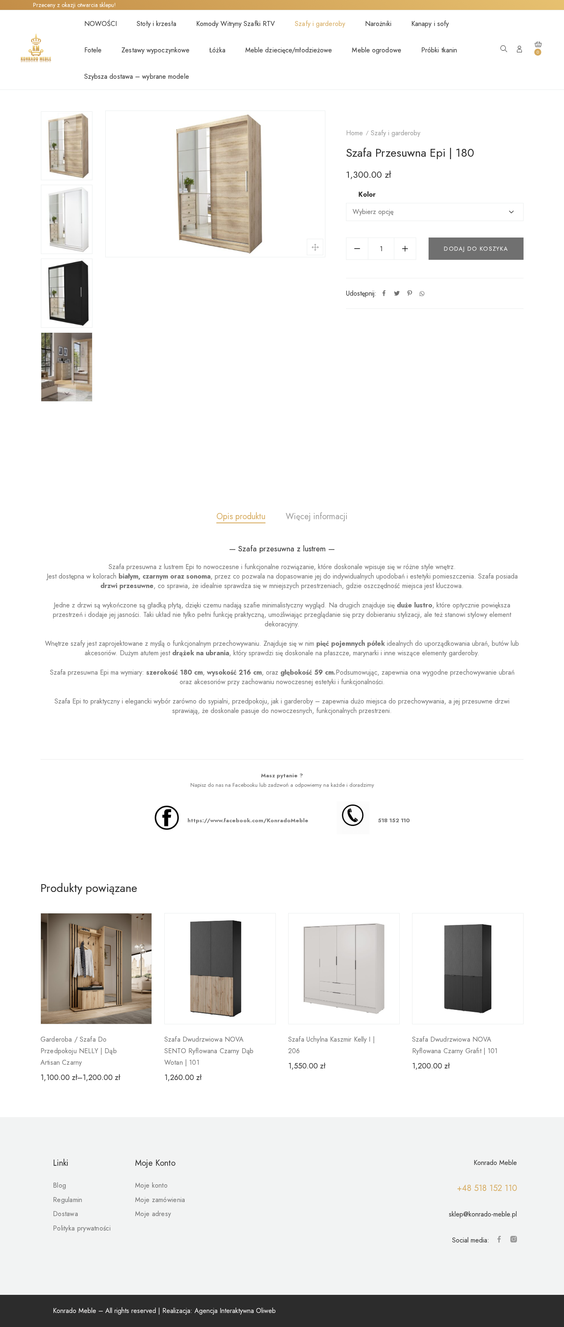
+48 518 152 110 (487, 1188)
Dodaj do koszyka (476, 249)
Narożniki (378, 23)
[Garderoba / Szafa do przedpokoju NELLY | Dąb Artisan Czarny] (96, 968)
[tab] (240, 517)
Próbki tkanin (439, 50)
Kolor (367, 195)
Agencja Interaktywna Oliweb (235, 1310)
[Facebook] (384, 293)
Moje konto (151, 1185)
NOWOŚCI (100, 23)
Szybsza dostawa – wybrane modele (136, 76)
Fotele (93, 50)
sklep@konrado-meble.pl (483, 1214)
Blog (59, 1185)
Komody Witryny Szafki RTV (235, 23)
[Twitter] (397, 293)
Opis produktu (240, 516)
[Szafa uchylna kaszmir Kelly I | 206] (344, 968)
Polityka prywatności (82, 1228)
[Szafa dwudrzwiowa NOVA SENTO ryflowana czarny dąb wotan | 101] (220, 968)
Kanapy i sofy (430, 23)
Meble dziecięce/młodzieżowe (288, 50)
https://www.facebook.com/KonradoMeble (247, 820)
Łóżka (217, 50)
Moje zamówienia (160, 1200)
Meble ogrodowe (376, 50)
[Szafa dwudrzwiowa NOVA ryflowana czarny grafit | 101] (467, 968)
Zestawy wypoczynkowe (155, 50)
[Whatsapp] (421, 293)
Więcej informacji (317, 516)
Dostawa (65, 1214)
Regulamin (68, 1200)
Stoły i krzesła (156, 23)
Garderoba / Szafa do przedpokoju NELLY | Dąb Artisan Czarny (78, 1051)
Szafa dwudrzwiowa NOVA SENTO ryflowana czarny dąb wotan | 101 (209, 1051)
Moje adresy (153, 1214)
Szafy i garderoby (320, 23)
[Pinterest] (409, 293)
